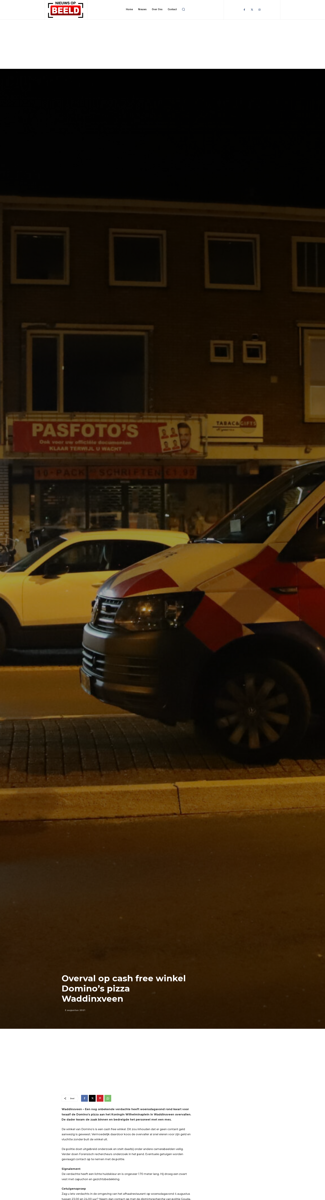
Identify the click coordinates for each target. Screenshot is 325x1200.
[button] (183, 9)
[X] (92, 1098)
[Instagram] (260, 10)
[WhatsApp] (107, 1098)
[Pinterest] (100, 1098)
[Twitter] (252, 10)
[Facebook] (244, 10)
